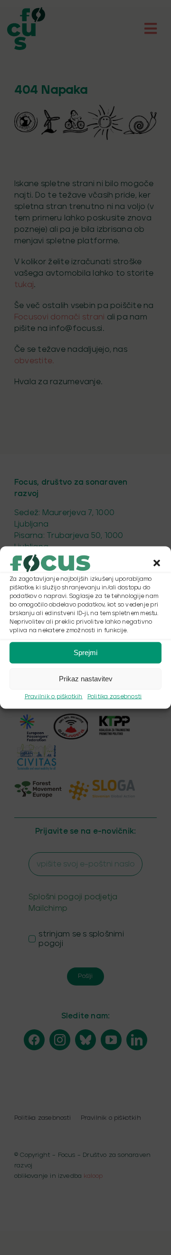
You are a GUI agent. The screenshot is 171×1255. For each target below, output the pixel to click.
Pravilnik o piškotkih (54, 696)
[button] (157, 563)
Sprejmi (85, 652)
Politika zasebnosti (114, 696)
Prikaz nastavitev (86, 679)
